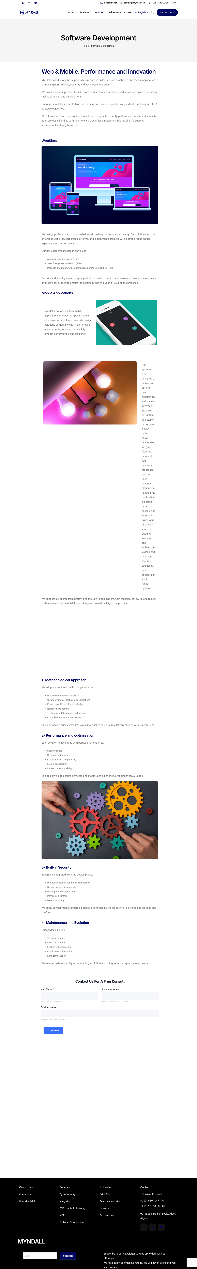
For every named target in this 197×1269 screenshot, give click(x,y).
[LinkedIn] (161, 1227)
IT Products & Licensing (72, 1208)
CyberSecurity (67, 1194)
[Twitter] (152, 1227)
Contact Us (25, 1194)
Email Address (49, 1007)
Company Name (111, 989)
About (71, 12)
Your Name (47, 989)
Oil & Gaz (105, 1194)
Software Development (72, 1222)
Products (84, 12)
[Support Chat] (108, 3)
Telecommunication (110, 1201)
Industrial (105, 1208)
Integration (65, 1201)
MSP (62, 1215)
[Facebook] (144, 1227)
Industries (113, 12)
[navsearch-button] (152, 12)
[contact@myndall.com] (133, 3)
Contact (128, 12)
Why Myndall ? (27, 1201)
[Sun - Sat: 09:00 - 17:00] (162, 3)
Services (98, 12)
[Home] (29, 12)
